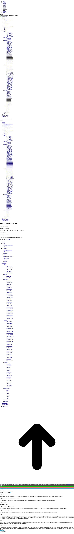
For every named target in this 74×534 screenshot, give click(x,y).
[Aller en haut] (37, 483)
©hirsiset (8, 239)
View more (68, 484)
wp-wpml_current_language (5, 492)
